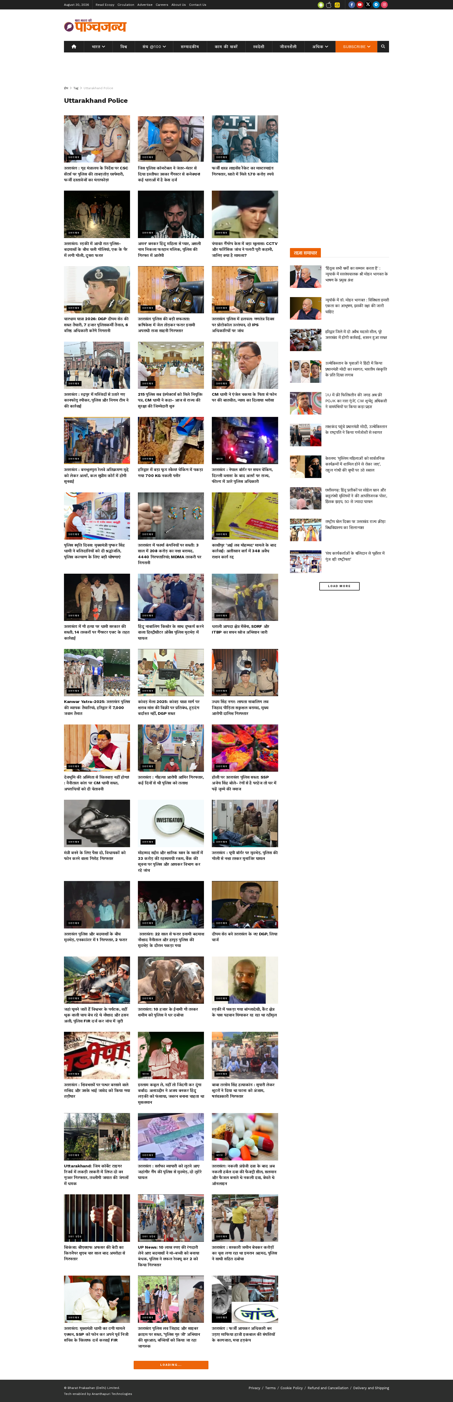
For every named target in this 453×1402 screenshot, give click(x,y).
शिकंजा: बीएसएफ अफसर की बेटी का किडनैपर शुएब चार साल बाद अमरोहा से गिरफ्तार (94, 1253)
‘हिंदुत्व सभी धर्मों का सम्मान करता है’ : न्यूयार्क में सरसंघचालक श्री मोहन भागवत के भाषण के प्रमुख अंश (356, 274)
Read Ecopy (105, 5)
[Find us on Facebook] (351, 4)
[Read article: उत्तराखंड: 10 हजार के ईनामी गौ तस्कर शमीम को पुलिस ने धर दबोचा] (171, 980)
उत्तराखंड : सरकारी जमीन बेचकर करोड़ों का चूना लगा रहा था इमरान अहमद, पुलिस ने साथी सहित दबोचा (244, 1253)
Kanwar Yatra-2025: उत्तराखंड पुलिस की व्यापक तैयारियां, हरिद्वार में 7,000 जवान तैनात (97, 707)
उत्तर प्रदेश (75, 1236)
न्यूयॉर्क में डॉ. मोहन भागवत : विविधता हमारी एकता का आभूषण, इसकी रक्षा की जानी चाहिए (357, 305)
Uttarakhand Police (98, 88)
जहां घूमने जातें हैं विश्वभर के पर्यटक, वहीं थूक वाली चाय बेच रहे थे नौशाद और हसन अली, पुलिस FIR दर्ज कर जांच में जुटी (96, 1015)
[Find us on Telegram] (376, 4)
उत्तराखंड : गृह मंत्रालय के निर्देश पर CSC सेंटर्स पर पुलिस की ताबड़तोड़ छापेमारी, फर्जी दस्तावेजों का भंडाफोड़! (96, 173)
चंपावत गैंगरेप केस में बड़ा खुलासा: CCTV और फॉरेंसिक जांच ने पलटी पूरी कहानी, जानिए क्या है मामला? (244, 249)
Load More (339, 586)
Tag (75, 88)
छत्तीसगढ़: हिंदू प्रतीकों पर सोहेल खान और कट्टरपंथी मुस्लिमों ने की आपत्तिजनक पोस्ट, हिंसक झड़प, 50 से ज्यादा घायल (356, 495)
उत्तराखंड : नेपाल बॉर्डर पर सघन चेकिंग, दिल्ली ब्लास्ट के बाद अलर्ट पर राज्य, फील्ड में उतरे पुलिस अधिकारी (242, 475)
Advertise (145, 5)
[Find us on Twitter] (368, 4)
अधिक (317, 46)
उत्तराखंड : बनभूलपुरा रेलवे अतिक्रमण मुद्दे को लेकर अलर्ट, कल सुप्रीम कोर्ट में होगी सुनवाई (96, 475)
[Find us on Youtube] (360, 4)
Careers (162, 5)
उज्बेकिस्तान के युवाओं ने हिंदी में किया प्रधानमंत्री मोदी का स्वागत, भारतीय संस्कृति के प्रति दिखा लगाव (356, 369)
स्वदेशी (259, 46)
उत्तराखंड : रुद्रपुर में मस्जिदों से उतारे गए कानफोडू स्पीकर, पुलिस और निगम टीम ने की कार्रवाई (96, 400)
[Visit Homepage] (95, 25)
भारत (96, 46)
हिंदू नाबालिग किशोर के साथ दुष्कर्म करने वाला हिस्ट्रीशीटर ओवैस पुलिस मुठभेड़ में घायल (170, 632)
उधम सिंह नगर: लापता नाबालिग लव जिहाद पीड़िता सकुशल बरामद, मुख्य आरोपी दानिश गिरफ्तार (240, 707)
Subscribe (354, 46)
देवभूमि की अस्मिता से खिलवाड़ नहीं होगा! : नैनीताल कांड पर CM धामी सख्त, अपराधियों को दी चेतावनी (96, 783)
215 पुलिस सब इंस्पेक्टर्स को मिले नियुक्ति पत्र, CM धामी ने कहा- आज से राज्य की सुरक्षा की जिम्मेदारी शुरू (170, 400)
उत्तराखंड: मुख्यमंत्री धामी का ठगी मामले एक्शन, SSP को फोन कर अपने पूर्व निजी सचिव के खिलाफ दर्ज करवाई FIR (96, 1334)
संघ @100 (152, 46)
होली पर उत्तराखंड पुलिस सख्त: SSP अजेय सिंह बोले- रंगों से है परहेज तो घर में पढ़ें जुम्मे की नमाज (244, 783)
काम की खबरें (226, 46)
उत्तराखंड (74, 157)
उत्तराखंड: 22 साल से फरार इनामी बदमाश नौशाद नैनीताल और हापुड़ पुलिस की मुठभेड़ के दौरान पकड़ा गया (171, 939)
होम (66, 88)
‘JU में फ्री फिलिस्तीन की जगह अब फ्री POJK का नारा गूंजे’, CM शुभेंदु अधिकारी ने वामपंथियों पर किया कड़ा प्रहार (356, 400)
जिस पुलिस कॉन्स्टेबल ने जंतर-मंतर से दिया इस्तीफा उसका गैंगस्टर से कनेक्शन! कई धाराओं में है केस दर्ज (169, 173)
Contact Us (197, 5)
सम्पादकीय (190, 46)
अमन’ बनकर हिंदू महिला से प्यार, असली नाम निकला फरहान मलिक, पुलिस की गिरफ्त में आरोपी (169, 249)
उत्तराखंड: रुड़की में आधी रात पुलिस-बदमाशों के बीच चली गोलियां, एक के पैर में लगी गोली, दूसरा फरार (95, 249)
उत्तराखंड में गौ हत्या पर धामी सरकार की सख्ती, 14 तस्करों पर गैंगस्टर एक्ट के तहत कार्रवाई (97, 632)
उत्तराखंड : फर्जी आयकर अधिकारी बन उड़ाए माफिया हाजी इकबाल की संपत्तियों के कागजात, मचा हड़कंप (243, 1334)
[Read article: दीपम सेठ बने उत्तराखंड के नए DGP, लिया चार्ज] (245, 904)
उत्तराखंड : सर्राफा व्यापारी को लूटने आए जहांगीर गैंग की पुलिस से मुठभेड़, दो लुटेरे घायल (169, 1171)
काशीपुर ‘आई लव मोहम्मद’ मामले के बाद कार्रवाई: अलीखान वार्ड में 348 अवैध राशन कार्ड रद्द (244, 550)
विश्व (123, 46)
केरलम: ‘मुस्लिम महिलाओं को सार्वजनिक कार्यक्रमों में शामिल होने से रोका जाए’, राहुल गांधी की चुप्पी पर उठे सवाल (355, 464)
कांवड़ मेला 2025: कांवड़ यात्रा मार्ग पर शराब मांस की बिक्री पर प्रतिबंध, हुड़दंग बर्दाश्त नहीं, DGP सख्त (168, 707)
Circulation (125, 5)
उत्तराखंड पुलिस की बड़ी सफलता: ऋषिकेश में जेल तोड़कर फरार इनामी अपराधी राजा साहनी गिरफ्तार (166, 324)
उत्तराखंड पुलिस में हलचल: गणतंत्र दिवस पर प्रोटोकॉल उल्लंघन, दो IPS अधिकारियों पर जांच (243, 324)
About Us (178, 5)
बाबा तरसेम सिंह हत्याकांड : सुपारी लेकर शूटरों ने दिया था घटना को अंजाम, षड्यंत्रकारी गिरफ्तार (243, 1090)
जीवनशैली (288, 46)
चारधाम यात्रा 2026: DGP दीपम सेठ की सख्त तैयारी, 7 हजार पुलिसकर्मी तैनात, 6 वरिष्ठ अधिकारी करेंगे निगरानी (96, 324)
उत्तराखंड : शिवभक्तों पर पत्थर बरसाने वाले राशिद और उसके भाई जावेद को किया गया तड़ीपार (97, 1090)
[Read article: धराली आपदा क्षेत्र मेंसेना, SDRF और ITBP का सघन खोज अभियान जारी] (245, 597)
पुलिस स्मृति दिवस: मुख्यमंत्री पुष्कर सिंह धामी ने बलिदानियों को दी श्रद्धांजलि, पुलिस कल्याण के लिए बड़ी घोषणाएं (94, 550)
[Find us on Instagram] (384, 4)
